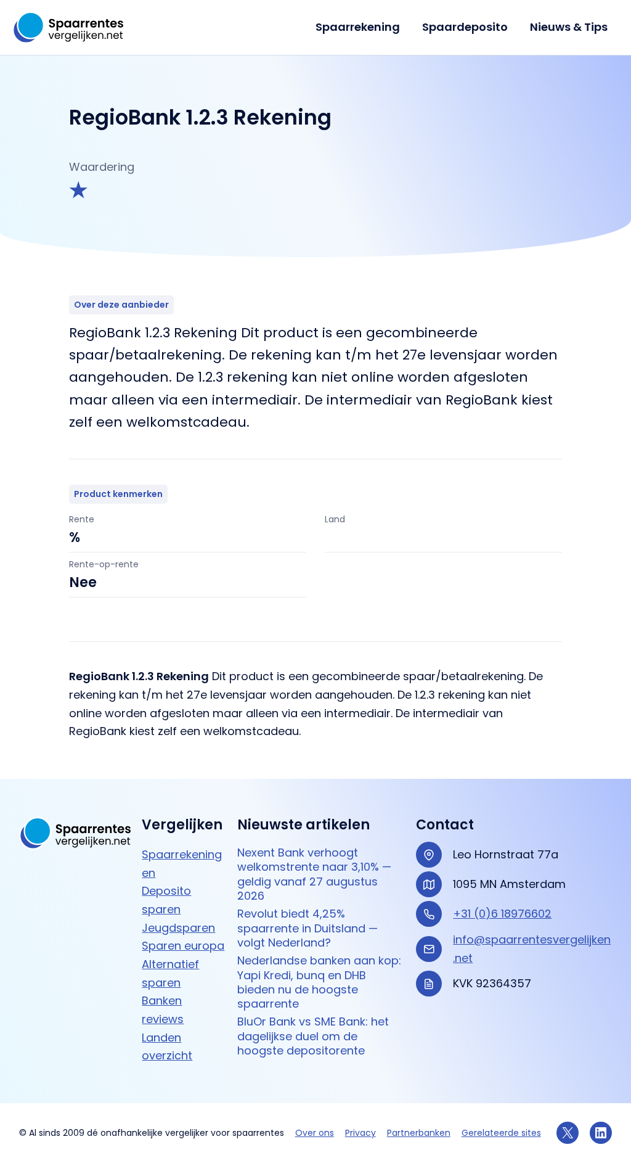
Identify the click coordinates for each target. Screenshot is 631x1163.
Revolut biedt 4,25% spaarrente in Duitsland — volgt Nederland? (307, 928)
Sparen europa (183, 945)
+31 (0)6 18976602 (502, 913)
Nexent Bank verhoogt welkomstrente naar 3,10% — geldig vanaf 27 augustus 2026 (314, 874)
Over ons (314, 1133)
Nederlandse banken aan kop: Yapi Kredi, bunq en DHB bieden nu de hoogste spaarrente (319, 982)
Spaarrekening (358, 27)
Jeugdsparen (178, 927)
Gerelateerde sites (501, 1133)
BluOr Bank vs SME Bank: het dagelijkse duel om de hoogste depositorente (313, 1036)
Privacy (360, 1133)
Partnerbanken (418, 1133)
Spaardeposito (465, 27)
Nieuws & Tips (569, 27)
